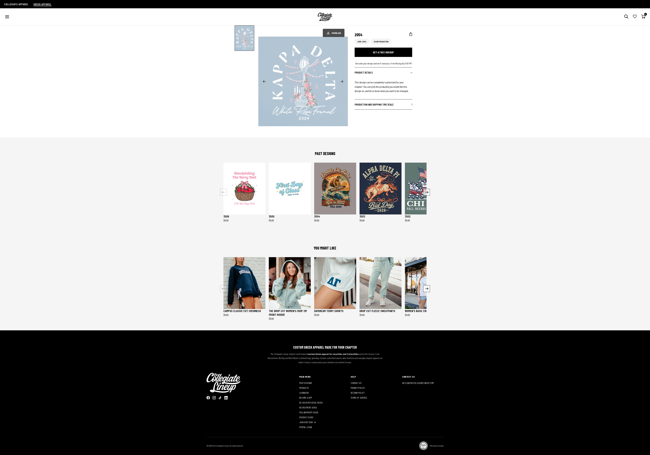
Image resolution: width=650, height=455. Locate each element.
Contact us (356, 382)
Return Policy (357, 392)
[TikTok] (220, 397)
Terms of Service (359, 397)
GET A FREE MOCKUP (383, 52)
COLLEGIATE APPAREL (16, 4)
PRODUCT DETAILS (364, 72)
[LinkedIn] (226, 397)
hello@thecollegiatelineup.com (418, 382)
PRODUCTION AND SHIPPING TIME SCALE (374, 104)
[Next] (426, 192)
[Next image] (342, 81)
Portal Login (305, 427)
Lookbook (304, 392)
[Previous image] (264, 81)
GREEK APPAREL (42, 4)
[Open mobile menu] (7, 16)
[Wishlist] (634, 16)
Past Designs (305, 382)
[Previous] (223, 192)
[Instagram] (214, 397)
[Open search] (626, 16)
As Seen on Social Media (310, 402)
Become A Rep (305, 397)
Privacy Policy (358, 387)
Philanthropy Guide (308, 412)
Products (304, 387)
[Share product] (410, 34)
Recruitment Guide (308, 407)
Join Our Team (306, 422)
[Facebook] (208, 397)
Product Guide (306, 417)
